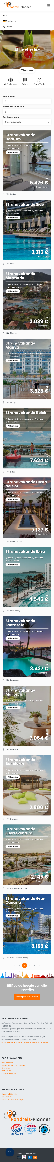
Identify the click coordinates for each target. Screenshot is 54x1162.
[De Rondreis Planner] (17, 5)
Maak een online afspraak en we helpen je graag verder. (25, 1042)
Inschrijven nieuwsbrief (27, 996)
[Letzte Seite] (39, 965)
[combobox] (27, 111)
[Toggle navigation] (48, 6)
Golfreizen (6, 1068)
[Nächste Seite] (34, 965)
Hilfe (5, 15)
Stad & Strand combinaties (13, 1065)
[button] (27, 122)
